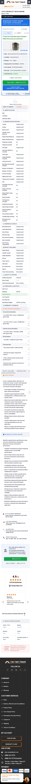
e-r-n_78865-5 (17, 33)
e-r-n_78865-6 (7, 33)
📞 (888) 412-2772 (15, 558)
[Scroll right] (29, 392)
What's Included (8, 371)
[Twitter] (12, 670)
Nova (4, 633)
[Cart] (29, 2)
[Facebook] (7, 670)
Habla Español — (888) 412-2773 (15, 563)
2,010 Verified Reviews (15, 582)
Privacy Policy (8, 707)
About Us (6, 682)
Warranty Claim (11, 744)
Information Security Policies (12, 715)
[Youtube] (16, 670)
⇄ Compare (24, 29)
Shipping (6, 723)
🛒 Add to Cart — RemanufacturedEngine (15, 87)
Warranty (6, 690)
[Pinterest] (20, 670)
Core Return (11, 738)
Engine (4, 627)
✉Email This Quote (15, 77)
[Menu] (2, 2)
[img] (15, 580)
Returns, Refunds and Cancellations (14, 704)
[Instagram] (25, 670)
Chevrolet (19, 627)
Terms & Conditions (9, 727)
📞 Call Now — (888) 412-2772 (15, 82)
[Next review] (28, 602)
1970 (18, 633)
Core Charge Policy (9, 711)
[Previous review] (3, 602)
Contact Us (7, 719)
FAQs (5, 700)
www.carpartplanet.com (11, 752)
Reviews (6, 686)
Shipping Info (21, 371)
